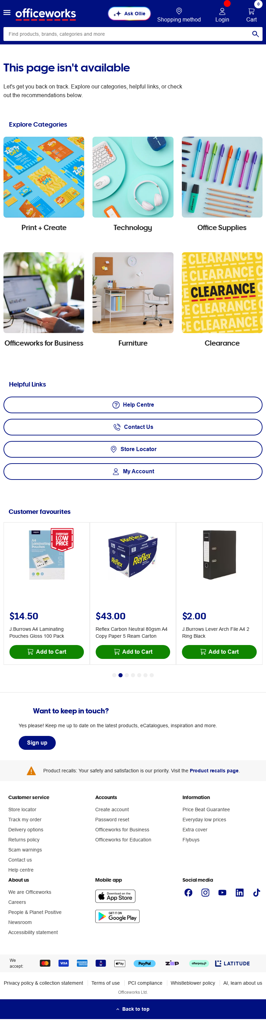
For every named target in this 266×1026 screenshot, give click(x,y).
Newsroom (20, 922)
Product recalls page (214, 770)
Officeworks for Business (122, 829)
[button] (6, 13)
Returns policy (23, 839)
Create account (112, 809)
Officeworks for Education (123, 839)
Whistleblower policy (193, 983)
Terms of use (105, 983)
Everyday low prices (204, 819)
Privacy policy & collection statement (43, 983)
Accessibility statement (33, 932)
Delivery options (25, 829)
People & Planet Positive (35, 912)
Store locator (22, 809)
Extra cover (195, 829)
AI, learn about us (242, 983)
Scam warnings (25, 850)
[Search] (255, 34)
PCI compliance (145, 983)
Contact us (20, 860)
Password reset (112, 819)
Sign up (37, 742)
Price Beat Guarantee (206, 809)
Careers (17, 902)
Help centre (21, 870)
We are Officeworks (29, 892)
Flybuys (191, 839)
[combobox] (133, 34)
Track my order (25, 819)
